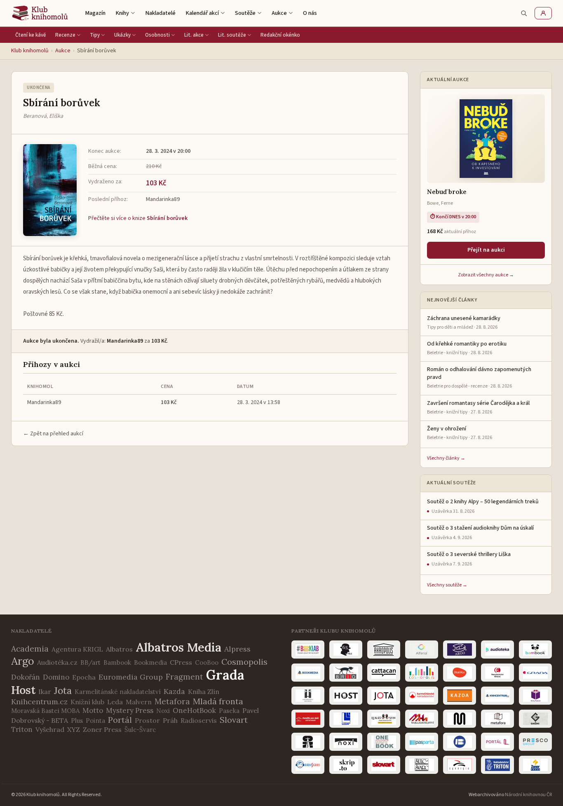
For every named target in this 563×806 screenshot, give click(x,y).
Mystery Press (129, 710)
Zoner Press (102, 729)
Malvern (139, 702)
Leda (115, 702)
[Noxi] (345, 742)
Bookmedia (150, 662)
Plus (77, 720)
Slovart (234, 720)
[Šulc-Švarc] (421, 765)
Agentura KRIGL (77, 649)
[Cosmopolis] (421, 672)
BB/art (90, 662)
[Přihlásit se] (543, 13)
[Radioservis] (307, 765)
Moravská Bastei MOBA (45, 711)
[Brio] (345, 672)
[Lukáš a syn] (383, 719)
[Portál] (497, 742)
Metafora (172, 701)
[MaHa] (421, 719)
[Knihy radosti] (535, 696)
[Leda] (345, 719)
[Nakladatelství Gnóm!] (535, 719)
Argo (22, 661)
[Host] (345, 696)
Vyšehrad (49, 729)
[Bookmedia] (307, 672)
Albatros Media (178, 647)
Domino (56, 677)
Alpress (237, 649)
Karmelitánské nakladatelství (118, 692)
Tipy (95, 35)
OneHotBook (194, 710)
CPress (181, 662)
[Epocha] (497, 672)
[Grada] (535, 672)
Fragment (184, 677)
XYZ (73, 729)
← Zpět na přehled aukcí (53, 434)
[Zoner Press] (535, 765)
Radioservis (199, 720)
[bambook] (535, 649)
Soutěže (245, 13)
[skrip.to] (345, 765)
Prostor (147, 720)
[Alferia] (421, 649)
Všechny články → (446, 458)
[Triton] (497, 765)
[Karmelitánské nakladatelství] (421, 696)
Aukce (279, 13)
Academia (30, 649)
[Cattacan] (383, 672)
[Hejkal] (307, 696)
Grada (225, 674)
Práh (170, 720)
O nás (310, 13)
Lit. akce (194, 35)
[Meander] (459, 719)
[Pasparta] (421, 742)
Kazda (174, 691)
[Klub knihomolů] (40, 13)
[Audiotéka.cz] (497, 649)
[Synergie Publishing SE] (459, 765)
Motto (92, 710)
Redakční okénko (280, 35)
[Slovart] (383, 765)
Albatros (119, 649)
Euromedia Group (131, 677)
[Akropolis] (383, 649)
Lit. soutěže (232, 35)
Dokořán (25, 677)
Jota (63, 690)
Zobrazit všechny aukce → (486, 274)
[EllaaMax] (459, 672)
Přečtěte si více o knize (138, 218)
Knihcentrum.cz (39, 701)
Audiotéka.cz (57, 662)
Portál (120, 720)
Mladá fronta (218, 701)
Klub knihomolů (30, 51)
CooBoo (206, 662)
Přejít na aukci (486, 250)
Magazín (95, 13)
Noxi (163, 711)
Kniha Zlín (203, 691)
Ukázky (122, 35)
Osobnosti (157, 35)
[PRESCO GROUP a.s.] (535, 742)
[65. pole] (345, 649)
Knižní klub (87, 702)
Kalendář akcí (202, 13)
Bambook (117, 662)
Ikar (44, 691)
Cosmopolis (244, 661)
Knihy (122, 13)
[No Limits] (307, 742)
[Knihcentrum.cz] (497, 696)
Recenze (65, 35)
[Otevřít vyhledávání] (524, 13)
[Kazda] (459, 696)
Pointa (95, 720)
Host (23, 690)
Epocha (84, 677)
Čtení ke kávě (30, 35)
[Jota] (383, 696)
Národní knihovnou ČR (528, 794)
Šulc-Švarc (140, 730)
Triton (22, 729)
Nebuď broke (447, 192)
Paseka (229, 711)
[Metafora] (497, 719)
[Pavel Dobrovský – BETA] (459, 742)
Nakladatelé (160, 13)
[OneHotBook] (383, 742)
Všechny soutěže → (447, 585)
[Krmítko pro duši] (307, 719)
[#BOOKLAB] (307, 649)
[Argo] (459, 649)
